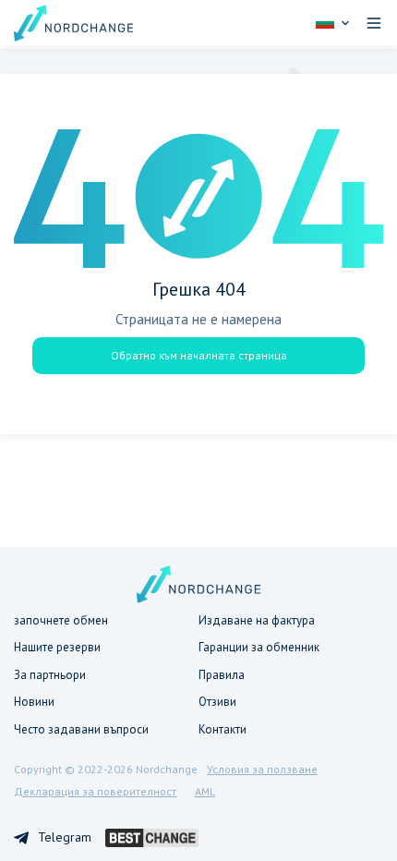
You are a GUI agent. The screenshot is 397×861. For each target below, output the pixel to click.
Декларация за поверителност (95, 791)
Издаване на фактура (256, 620)
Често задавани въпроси (81, 729)
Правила (221, 675)
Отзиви (217, 701)
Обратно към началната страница (199, 355)
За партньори (50, 675)
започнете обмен (61, 620)
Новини (34, 701)
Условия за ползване (262, 769)
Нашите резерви (57, 647)
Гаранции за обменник (258, 647)
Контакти (222, 729)
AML (205, 791)
